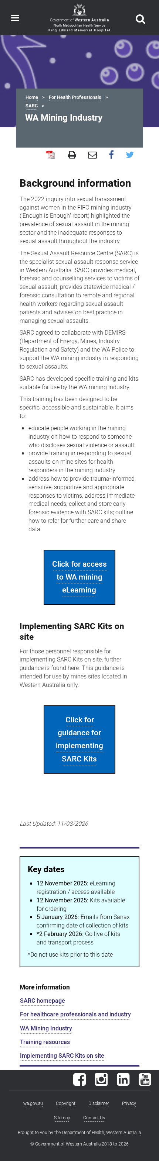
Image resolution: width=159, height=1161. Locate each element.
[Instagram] (101, 1083)
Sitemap (62, 1118)
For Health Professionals (75, 97)
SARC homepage (42, 1000)
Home (32, 97)
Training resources (45, 1042)
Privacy (129, 1103)
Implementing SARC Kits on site (62, 1055)
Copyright (65, 1103)
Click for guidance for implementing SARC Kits (79, 739)
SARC (32, 106)
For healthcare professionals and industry (75, 1014)
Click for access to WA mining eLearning (79, 577)
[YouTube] (145, 1083)
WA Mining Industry (46, 1028)
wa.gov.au (33, 1103)
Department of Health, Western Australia (101, 1132)
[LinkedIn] (123, 1083)
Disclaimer (98, 1103)
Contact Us (94, 1118)
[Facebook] (79, 1083)
